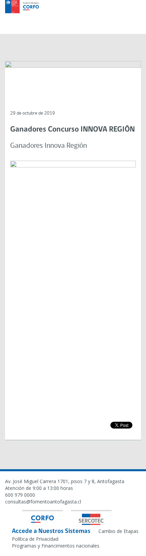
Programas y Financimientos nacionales (55, 545)
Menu (132, 16)
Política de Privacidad (35, 539)
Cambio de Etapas (118, 531)
